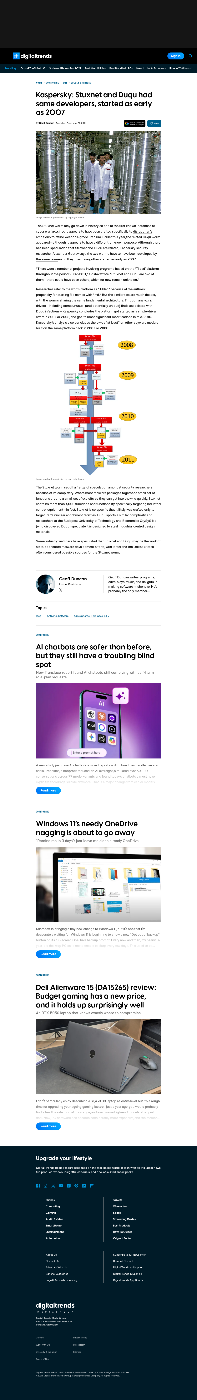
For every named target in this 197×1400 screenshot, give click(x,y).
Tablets (117, 1200)
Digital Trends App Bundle (128, 1280)
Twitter (53, 1186)
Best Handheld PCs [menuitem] (121, 68)
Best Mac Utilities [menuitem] (95, 68)
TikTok (69, 1186)
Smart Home (54, 1226)
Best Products (121, 1226)
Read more (48, 790)
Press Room (79, 1344)
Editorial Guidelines (57, 1273)
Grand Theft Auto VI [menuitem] (33, 68)
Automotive (53, 1238)
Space (117, 1213)
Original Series (122, 1238)
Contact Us (52, 1261)
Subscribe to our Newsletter (129, 1254)
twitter (60, 590)
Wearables (120, 1207)
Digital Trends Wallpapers (128, 1267)
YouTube (61, 1186)
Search (190, 56)
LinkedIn (84, 1186)
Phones (50, 1200)
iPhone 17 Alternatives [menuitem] (182, 68)
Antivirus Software (57, 615)
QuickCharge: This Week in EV (91, 615)
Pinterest (76, 1186)
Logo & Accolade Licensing (61, 1280)
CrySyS (145, 520)
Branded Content (123, 1261)
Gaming (51, 1213)
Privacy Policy (80, 1337)
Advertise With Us (56, 1267)
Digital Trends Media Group (57, 1375)
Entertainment (55, 1232)
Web (38, 615)
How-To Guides (122, 1232)
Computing (53, 1207)
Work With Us (43, 1344)
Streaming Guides (124, 1219)
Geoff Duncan (46, 123)
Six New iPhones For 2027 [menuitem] (65, 68)
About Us (51, 1254)
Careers (40, 1337)
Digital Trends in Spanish (127, 1273)
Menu (6, 56)
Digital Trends (25, 61)
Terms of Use (42, 1359)
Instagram (46, 1186)
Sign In (175, 56)
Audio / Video (54, 1219)
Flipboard (92, 1186)
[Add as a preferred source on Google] (134, 123)
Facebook (38, 1186)
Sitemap (77, 1351)
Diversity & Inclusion (46, 1351)
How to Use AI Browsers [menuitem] (151, 68)
